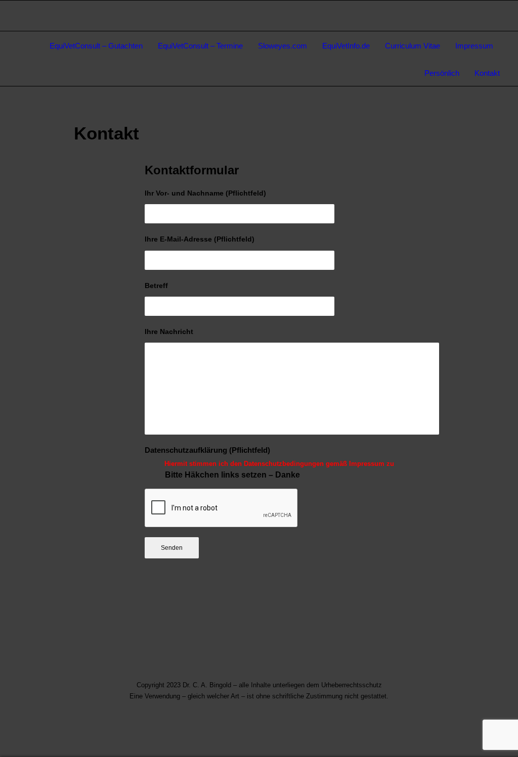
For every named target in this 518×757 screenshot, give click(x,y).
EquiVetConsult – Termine (200, 45)
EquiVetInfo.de (346, 45)
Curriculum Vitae (412, 45)
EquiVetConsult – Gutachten (96, 45)
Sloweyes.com (282, 45)
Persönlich (441, 73)
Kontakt (487, 73)
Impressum (474, 45)
